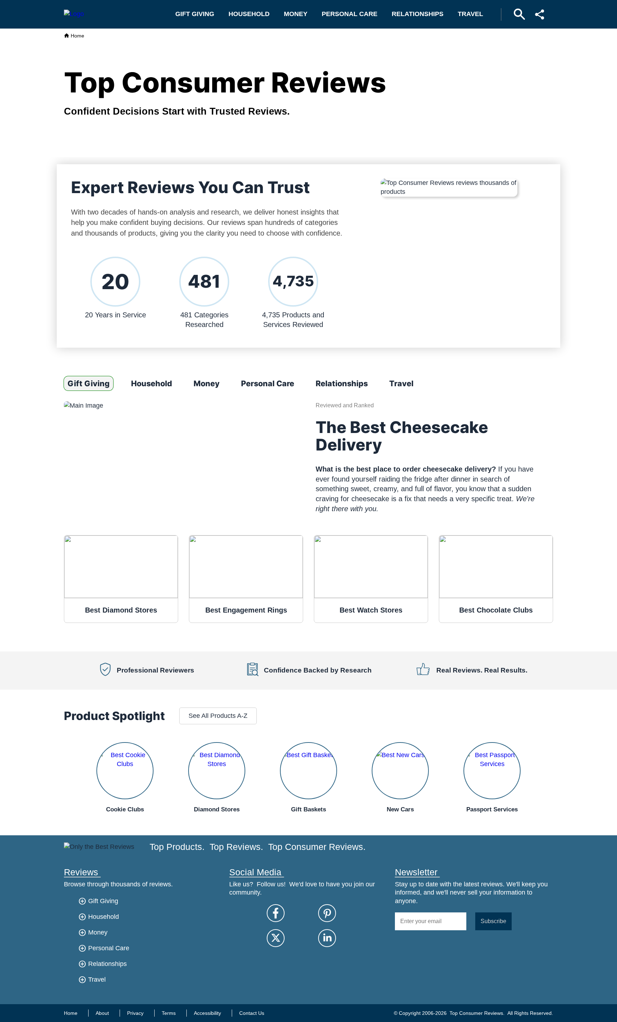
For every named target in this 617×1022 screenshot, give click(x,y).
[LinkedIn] (327, 938)
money (295, 13)
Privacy (135, 1013)
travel (470, 13)
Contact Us (251, 1013)
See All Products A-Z (218, 715)
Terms (169, 1013)
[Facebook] (275, 913)
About (102, 1013)
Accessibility (207, 1013)
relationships (417, 13)
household (249, 13)
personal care (349, 13)
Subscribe (493, 921)
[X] (275, 938)
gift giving (194, 13)
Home (76, 36)
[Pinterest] (327, 913)
